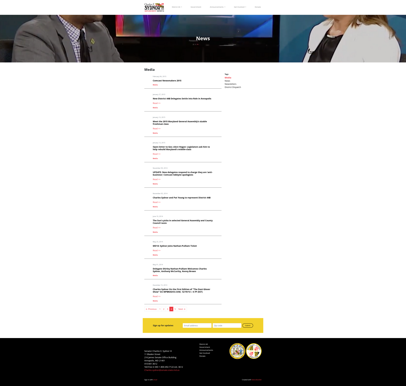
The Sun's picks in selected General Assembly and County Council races (183, 221)
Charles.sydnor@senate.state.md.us (162, 370)
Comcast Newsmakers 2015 (167, 80)
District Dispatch (233, 87)
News (227, 80)
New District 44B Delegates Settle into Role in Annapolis (182, 98)
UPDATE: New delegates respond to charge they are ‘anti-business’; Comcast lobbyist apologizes (182, 173)
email (155, 380)
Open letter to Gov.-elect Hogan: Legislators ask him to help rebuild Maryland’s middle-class (181, 148)
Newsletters (230, 84)
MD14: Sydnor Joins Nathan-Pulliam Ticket (175, 245)
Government (196, 7)
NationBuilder (257, 380)
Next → (181, 309)
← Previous (151, 309)
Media (155, 85)
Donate (258, 7)
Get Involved (239, 7)
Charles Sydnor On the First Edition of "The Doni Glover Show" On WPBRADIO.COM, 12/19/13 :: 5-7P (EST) (181, 290)
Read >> (156, 103)
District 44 (176, 7)
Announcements (217, 7)
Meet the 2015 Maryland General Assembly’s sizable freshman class (180, 122)
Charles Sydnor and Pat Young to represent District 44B (182, 197)
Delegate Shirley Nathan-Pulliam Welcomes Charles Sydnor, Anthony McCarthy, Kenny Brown (180, 270)
